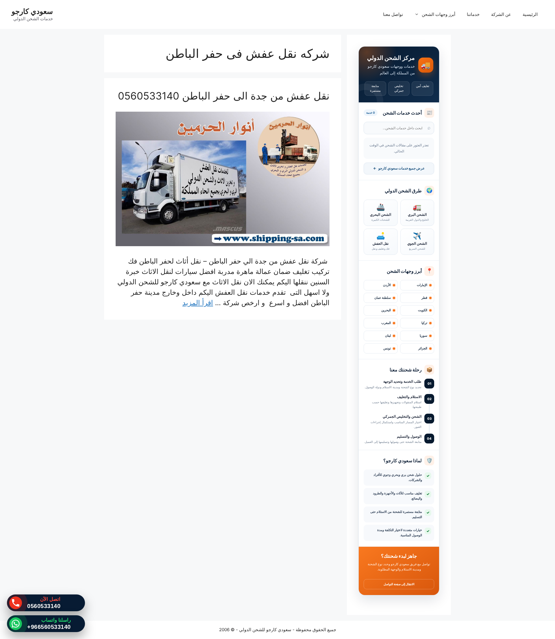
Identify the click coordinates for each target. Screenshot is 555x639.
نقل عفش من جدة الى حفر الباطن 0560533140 (224, 96)
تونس (387, 348)
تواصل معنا (393, 14)
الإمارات (422, 285)
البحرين (386, 310)
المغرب (386, 323)
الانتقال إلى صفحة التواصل (399, 584)
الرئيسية (530, 14)
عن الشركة (501, 14)
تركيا (424, 323)
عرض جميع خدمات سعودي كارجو (399, 168)
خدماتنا (473, 14)
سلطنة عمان (382, 298)
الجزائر (422, 348)
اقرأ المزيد (197, 303)
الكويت (422, 310)
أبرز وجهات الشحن (438, 14)
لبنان (388, 336)
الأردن (387, 285)
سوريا (423, 336)
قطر (424, 298)
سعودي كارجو (32, 11)
